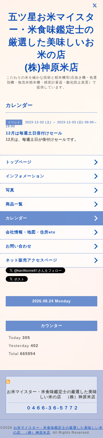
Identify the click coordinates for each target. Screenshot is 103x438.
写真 (10, 190)
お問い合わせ (18, 246)
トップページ (18, 162)
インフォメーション (25, 176)
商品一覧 (14, 204)
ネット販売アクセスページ (31, 260)
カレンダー (16, 218)
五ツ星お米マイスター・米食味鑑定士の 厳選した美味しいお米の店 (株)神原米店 (51, 42)
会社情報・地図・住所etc (31, 232)
